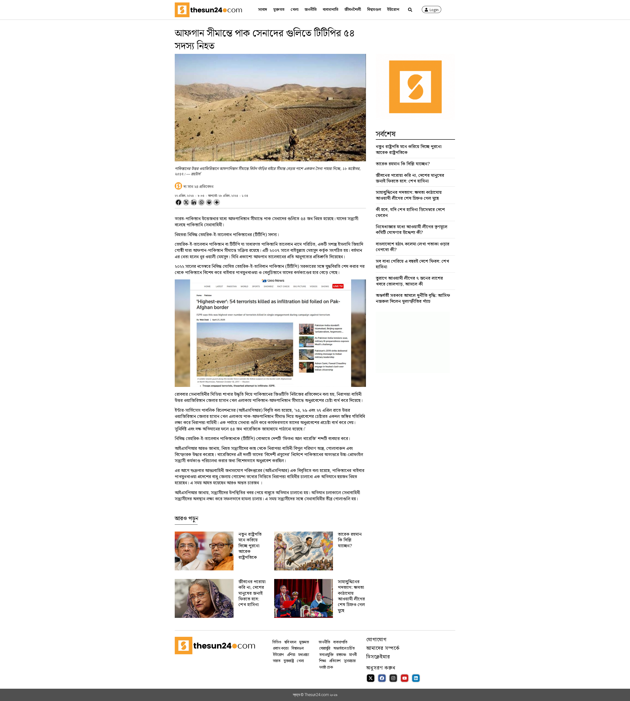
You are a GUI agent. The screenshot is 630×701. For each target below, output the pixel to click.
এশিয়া (291, 655)
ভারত (277, 661)
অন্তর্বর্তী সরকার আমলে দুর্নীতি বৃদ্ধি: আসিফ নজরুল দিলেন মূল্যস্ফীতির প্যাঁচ (413, 298)
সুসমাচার (350, 661)
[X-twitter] (370, 678)
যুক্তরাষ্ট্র (289, 661)
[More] (216, 202)
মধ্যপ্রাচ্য (303, 655)
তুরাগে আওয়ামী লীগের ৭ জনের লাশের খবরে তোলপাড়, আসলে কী (409, 281)
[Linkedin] (193, 202)
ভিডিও (276, 642)
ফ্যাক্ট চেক (326, 667)
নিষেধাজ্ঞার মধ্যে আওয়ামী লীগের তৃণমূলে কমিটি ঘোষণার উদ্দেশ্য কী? (411, 229)
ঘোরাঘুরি (324, 648)
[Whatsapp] (201, 202)
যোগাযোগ (376, 640)
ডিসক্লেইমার (378, 657)
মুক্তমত (278, 10)
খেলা (295, 10)
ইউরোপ (393, 10)
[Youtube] (404, 678)
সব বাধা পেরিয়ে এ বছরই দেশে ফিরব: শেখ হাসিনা (412, 264)
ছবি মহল (290, 642)
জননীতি (311, 10)
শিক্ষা (322, 661)
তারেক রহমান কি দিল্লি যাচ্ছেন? (350, 540)
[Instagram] (393, 678)
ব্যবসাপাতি (330, 10)
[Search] (410, 10)
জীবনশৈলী (353, 10)
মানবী (353, 655)
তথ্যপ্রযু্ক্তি (326, 655)
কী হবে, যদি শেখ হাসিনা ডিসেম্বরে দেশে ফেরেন (410, 212)
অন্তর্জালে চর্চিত (344, 648)
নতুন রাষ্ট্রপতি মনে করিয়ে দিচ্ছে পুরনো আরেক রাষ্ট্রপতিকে (250, 546)
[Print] (209, 202)
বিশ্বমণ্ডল (374, 10)
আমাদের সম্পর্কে (383, 648)
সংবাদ (262, 10)
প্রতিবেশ (335, 661)
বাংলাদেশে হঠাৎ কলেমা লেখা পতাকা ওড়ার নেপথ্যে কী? (412, 247)
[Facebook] (178, 202)
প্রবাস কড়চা (281, 648)
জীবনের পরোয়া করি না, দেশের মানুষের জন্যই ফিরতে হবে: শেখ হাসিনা (252, 593)
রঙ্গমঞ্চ (341, 655)
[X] (186, 202)
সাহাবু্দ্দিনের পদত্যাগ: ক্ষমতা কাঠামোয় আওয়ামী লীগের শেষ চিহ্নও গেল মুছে (351, 596)
